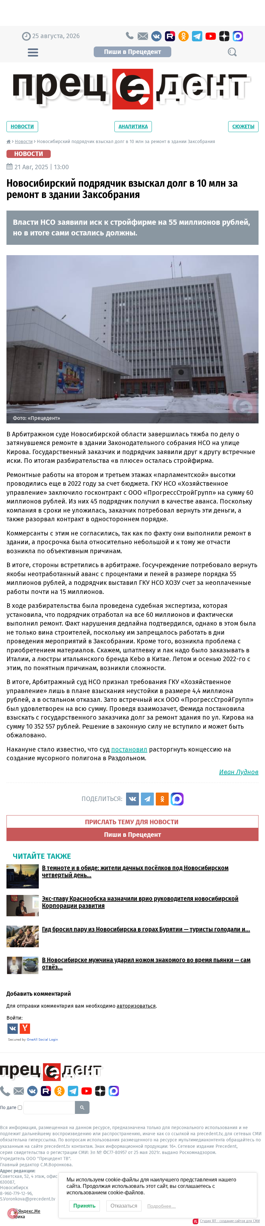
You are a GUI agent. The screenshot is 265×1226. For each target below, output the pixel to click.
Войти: (14, 1018)
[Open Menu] (33, 52)
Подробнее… (161, 1206)
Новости (22, 126)
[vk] (156, 36)
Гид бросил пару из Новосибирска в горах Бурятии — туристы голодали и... (146, 929)
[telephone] (129, 36)
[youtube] (211, 36)
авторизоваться (136, 1006)
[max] (238, 36)
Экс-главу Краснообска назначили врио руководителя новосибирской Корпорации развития (140, 902)
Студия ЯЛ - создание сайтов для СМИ (230, 1221)
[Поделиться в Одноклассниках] (162, 799)
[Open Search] (232, 52)
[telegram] (197, 36)
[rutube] (170, 36)
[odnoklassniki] (183, 36)
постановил (129, 749)
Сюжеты (243, 126)
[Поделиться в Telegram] (147, 799)
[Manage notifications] (12, 1213)
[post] (143, 36)
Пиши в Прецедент (132, 52)
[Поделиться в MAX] (177, 799)
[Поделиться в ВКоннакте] (132, 799)
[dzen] (224, 36)
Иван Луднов (239, 772)
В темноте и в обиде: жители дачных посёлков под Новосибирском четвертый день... (135, 871)
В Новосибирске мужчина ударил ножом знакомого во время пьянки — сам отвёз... (146, 963)
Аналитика (133, 126)
